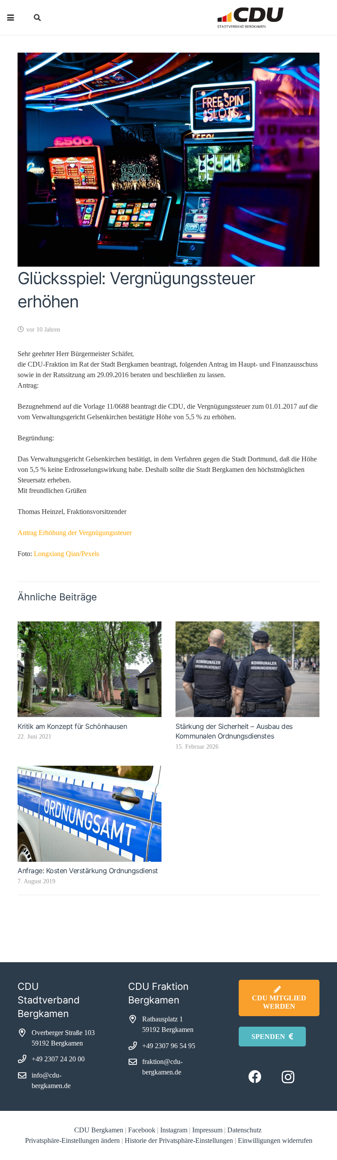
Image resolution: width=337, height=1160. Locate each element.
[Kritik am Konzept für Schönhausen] (89, 669)
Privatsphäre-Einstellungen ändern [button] (72, 1140)
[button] (10, 17)
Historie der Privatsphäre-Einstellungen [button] (179, 1140)
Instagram (173, 1130)
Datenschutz (245, 1130)
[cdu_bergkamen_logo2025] (231, 17)
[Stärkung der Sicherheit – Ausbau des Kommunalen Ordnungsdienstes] (247, 669)
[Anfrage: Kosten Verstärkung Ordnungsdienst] (89, 814)
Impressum (207, 1130)
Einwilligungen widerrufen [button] (275, 1140)
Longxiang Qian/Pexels (66, 553)
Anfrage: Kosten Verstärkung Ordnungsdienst (88, 870)
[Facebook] (255, 1076)
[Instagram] (288, 1076)
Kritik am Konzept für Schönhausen (72, 726)
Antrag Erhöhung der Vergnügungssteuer (75, 532)
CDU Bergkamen (98, 1130)
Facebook (141, 1130)
